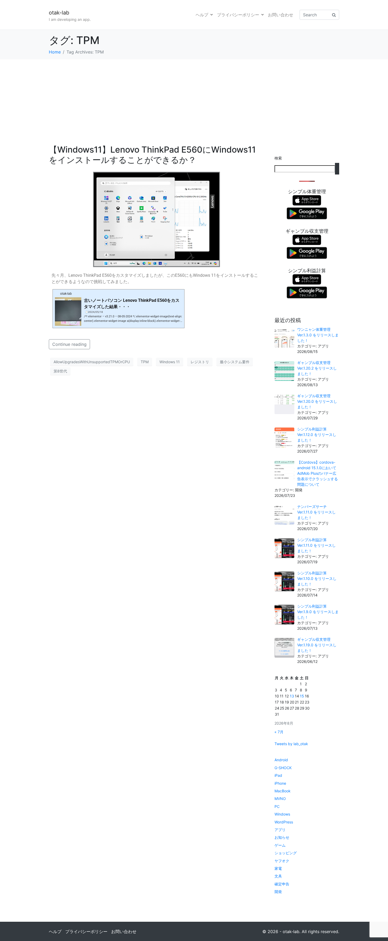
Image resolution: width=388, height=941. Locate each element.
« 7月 (279, 732)
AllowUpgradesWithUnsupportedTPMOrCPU (92, 362)
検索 (278, 158)
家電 (278, 868)
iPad (278, 775)
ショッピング (286, 853)
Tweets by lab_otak (291, 743)
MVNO (280, 798)
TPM (145, 362)
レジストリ (200, 362)
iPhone (280, 783)
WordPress (284, 822)
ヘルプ (202, 14)
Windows (282, 814)
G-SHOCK (283, 767)
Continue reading (69, 344)
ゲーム (280, 845)
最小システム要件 (234, 362)
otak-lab (59, 12)
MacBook (283, 791)
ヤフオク (282, 860)
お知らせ (282, 837)
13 (292, 696)
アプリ (280, 829)
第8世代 (60, 371)
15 (302, 696)
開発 (278, 891)
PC (277, 806)
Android (281, 760)
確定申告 (282, 884)
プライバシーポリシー (238, 14)
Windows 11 (169, 362)
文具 (278, 876)
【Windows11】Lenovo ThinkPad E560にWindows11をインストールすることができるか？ (152, 154)
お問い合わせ (280, 14)
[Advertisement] (194, 99)
